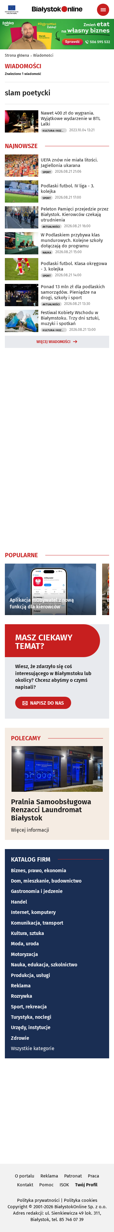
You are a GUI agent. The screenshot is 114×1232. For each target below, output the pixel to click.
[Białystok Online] (57, 9)
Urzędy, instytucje (30, 1027)
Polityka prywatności (38, 1200)
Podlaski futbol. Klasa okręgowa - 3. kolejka (74, 266)
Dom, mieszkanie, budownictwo (46, 881)
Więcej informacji (30, 830)
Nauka (47, 252)
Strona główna (17, 55)
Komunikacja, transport (37, 923)
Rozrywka (21, 996)
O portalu (24, 1176)
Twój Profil (86, 1185)
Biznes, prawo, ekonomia (38, 870)
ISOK (64, 1185)
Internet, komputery (33, 912)
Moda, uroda (25, 944)
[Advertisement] (57, 448)
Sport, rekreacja (29, 1007)
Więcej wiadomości (53, 342)
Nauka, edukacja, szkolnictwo (44, 965)
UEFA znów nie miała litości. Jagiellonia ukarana (69, 162)
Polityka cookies (80, 1200)
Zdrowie (20, 1038)
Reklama (21, 986)
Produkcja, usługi (30, 975)
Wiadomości (43, 55)
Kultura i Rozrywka (55, 130)
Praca (93, 1176)
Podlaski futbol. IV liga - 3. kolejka (67, 188)
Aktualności (51, 226)
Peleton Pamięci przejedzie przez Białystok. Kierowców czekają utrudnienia (75, 214)
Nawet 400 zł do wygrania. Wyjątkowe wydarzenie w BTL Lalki (70, 118)
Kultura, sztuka (27, 933)
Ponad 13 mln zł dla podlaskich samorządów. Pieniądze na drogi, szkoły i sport (73, 292)
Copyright (17, 1206)
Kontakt (25, 1185)
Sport (47, 172)
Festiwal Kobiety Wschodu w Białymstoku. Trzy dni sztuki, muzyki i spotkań (70, 318)
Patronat (73, 1176)
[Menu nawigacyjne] (103, 10)
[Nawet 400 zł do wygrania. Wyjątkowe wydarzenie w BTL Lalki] (21, 121)
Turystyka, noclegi (31, 1017)
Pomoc (46, 1185)
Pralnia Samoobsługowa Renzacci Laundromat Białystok (51, 810)
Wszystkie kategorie (32, 1048)
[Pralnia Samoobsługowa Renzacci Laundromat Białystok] (57, 769)
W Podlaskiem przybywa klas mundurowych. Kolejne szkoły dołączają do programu (72, 240)
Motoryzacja (24, 954)
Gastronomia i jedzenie (37, 891)
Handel (19, 902)
